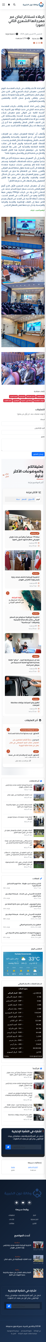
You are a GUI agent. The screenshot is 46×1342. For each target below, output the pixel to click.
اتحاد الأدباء (7, 400)
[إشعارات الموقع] (9, 4)
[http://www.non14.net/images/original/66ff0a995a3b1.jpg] (23, 368)
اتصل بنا (13, 1333)
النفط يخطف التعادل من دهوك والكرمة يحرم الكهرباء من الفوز (19, 806)
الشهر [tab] (24, 499)
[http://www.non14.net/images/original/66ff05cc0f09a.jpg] (23, 298)
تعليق (43, 437)
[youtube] (23, 1202)
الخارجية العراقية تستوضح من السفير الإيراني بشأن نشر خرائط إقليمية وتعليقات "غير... (18, 1095)
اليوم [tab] (38, 499)
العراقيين (16, 400)
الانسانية (22, 396)
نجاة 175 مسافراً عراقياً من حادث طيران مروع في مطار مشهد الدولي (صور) (24, 538)
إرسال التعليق (38, 454)
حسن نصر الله (31, 396)
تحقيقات (11, 1215)
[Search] (14, 4)
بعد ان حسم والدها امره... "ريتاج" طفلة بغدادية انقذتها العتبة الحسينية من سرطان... (17, 1106)
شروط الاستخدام (26, 1330)
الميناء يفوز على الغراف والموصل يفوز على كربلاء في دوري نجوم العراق (18, 831)
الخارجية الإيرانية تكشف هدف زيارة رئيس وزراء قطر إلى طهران (25, 578)
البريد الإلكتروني (39, 428)
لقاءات (11, 1219)
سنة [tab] (18, 499)
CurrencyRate (38, 1059)
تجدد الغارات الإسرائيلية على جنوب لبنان (19, 795)
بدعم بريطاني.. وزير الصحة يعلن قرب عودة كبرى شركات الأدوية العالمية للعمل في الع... (18, 843)
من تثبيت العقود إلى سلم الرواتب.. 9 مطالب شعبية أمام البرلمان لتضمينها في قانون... (18, 853)
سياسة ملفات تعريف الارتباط (27, 1333)
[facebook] (29, 1202)
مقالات (11, 1223)
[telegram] (16, 1202)
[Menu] (3, 4)
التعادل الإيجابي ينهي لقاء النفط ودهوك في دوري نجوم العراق (18, 863)
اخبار (34, 1215)
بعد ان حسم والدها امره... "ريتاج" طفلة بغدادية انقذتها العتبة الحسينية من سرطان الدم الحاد (23, 662)
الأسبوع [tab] (31, 499)
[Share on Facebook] (41, 43)
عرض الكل (7, 475)
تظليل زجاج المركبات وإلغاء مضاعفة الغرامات (25, 704)
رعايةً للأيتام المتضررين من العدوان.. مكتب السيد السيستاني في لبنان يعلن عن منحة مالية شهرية (24, 742)
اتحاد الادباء (13, 396)
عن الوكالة (37, 1330)
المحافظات (40, 396)
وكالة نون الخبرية (26, 400)
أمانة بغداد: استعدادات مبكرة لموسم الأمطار (20, 818)
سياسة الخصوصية (13, 1330)
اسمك (42, 419)
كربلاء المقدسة (39, 400)
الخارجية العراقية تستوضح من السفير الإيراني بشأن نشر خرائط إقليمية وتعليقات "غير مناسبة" (24, 619)
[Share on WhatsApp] (37, 43)
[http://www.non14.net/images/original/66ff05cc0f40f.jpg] (23, 265)
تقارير (35, 1223)
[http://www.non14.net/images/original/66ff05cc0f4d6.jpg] (23, 233)
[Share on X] (39, 43)
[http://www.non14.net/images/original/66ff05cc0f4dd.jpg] (23, 331)
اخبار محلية (36, 38)
